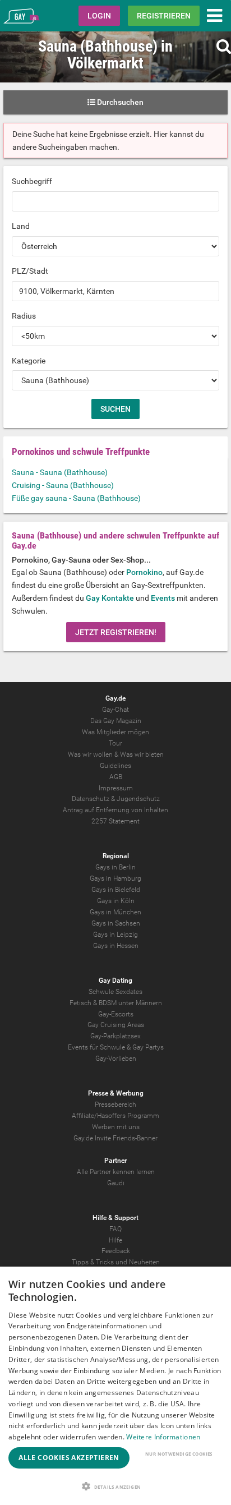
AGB (115, 777)
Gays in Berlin (115, 867)
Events (163, 597)
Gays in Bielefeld (115, 890)
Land (21, 226)
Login (99, 15)
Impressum (116, 788)
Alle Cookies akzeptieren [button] (69, 1457)
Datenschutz (90, 799)
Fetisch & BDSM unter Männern (116, 1003)
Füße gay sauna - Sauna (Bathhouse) (76, 498)
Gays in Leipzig (115, 934)
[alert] (115, 1386)
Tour (115, 743)
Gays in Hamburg (115, 878)
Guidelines (115, 766)
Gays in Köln (116, 901)
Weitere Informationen (163, 1437)
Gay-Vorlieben (115, 1058)
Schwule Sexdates (115, 992)
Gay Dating (115, 980)
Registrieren (164, 15)
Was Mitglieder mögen (115, 732)
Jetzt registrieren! (115, 632)
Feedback (115, 1251)
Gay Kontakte (110, 597)
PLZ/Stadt (30, 270)
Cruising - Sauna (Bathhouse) (63, 485)
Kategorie (28, 360)
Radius (24, 315)
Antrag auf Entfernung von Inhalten (115, 810)
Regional (116, 856)
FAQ (115, 1229)
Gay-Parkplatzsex (115, 1036)
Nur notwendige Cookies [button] (178, 1454)
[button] (115, 1486)
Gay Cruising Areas (115, 1025)
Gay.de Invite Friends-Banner (115, 1138)
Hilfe (115, 1240)
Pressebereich (115, 1104)
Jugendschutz (138, 799)
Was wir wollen (90, 754)
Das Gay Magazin (115, 721)
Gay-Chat (115, 710)
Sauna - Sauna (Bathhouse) (60, 472)
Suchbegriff (32, 181)
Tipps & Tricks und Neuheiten (116, 1262)
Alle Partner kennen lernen (116, 1172)
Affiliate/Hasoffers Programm (115, 1116)
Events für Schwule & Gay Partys (116, 1047)
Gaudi (115, 1183)
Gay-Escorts (115, 1014)
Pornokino (144, 572)
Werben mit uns (116, 1127)
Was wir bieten (142, 754)
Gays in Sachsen (115, 923)
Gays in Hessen (115, 946)
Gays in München (115, 912)
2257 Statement (115, 821)
